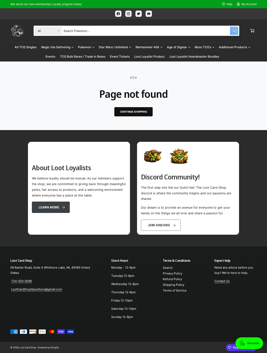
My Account (249, 4)
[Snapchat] (149, 14)
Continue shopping (133, 111)
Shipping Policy (173, 285)
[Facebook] (118, 14)
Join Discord (159, 225)
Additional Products (233, 47)
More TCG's (203, 47)
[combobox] (151, 31)
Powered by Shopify (48, 347)
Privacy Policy (172, 273)
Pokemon (84, 47)
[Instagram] (128, 14)
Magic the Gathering (55, 47)
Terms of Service (174, 290)
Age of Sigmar (177, 47)
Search (168, 268)
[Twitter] (138, 14)
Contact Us (222, 281)
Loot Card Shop (28, 347)
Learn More (49, 207)
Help (229, 4)
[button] (252, 31)
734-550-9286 (21, 281)
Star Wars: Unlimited (113, 47)
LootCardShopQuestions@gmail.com (36, 289)
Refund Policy (172, 279)
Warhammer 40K (147, 47)
